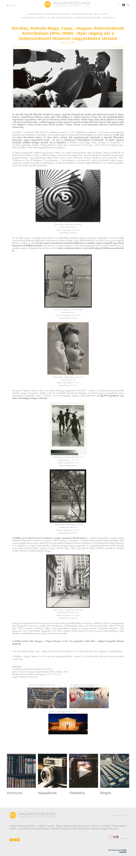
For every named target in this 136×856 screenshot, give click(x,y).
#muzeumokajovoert (82, 14)
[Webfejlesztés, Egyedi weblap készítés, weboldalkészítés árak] (122, 852)
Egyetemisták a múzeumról (88, 18)
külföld (104, 14)
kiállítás (66, 14)
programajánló (29, 18)
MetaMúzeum (108, 18)
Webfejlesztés (113, 850)
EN (119, 5)
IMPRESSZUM (119, 816)
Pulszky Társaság (52, 14)
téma (96, 14)
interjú (41, 18)
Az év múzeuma (35, 14)
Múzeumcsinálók (64, 18)
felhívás (51, 18)
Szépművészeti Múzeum (21, 47)
